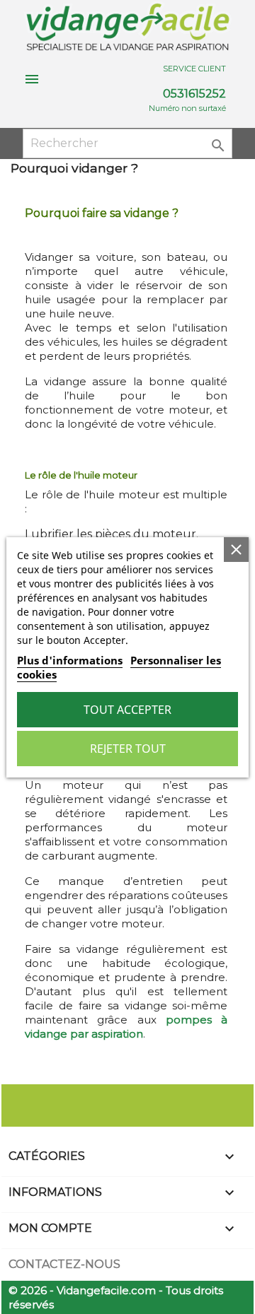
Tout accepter (127, 709)
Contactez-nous (64, 1264)
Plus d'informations (70, 660)
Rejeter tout (128, 748)
